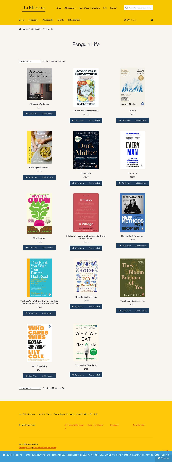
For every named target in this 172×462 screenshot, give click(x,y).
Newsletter (139, 425)
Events (61, 20)
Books (21, 20)
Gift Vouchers (69, 8)
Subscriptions (74, 20)
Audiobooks (48, 20)
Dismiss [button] (165, 458)
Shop (59, 8)
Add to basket (47, 114)
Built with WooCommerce (44, 447)
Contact (113, 8)
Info (105, 8)
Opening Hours (95, 425)
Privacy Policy (25, 447)
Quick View (33, 114)
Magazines (33, 20)
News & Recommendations (89, 8)
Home (24, 29)
